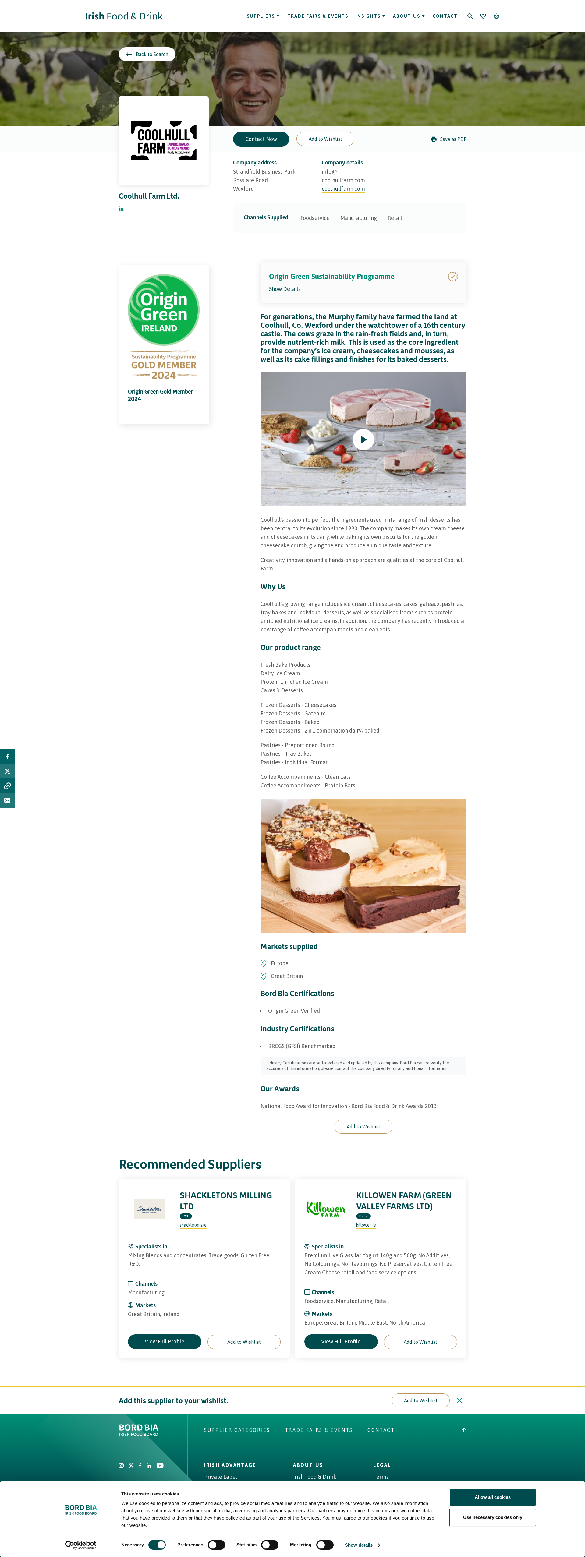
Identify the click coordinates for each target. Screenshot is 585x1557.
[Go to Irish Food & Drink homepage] (124, 16)
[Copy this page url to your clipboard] (7, 785)
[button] (325, 139)
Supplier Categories (237, 1430)
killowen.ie (366, 1225)
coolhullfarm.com (343, 188)
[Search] (470, 16)
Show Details (285, 289)
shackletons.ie (193, 1225)
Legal (382, 1465)
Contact (445, 16)
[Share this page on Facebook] (7, 756)
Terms (381, 1477)
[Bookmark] (483, 16)
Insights (368, 16)
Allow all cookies (493, 1497)
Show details (359, 1545)
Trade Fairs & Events (317, 16)
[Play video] (363, 439)
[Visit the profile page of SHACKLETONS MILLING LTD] (149, 1209)
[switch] (216, 1545)
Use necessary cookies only (492, 1517)
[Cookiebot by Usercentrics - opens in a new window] (81, 1545)
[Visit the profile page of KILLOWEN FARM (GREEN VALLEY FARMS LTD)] (325, 1209)
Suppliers (261, 16)
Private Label (220, 1477)
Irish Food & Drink (314, 1477)
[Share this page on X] (7, 771)
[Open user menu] (496, 16)
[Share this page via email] (7, 800)
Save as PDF (453, 139)
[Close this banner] (459, 1400)
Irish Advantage (230, 1465)
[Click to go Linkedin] (121, 209)
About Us (406, 16)
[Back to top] (463, 1430)
